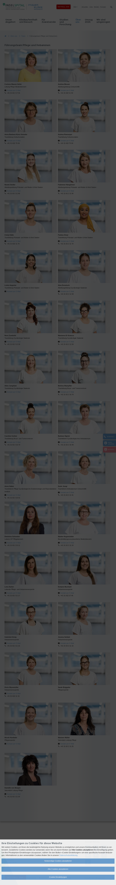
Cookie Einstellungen (58, 877)
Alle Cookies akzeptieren (58, 869)
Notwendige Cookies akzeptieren (58, 861)
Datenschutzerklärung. (68, 855)
